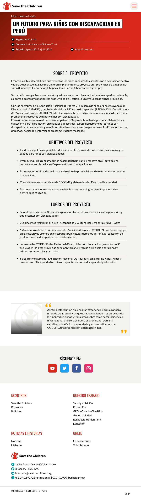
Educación (79, 423)
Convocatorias (81, 440)
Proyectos (17, 407)
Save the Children (21, 403)
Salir (127, 493)
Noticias (16, 440)
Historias (16, 445)
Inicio (13, 16)
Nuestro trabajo (27, 16)
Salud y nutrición (83, 403)
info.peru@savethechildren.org (33, 473)
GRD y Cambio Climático (87, 411)
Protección (79, 407)
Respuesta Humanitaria (87, 419)
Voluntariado (81, 445)
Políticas (16, 411)
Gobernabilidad (82, 415)
